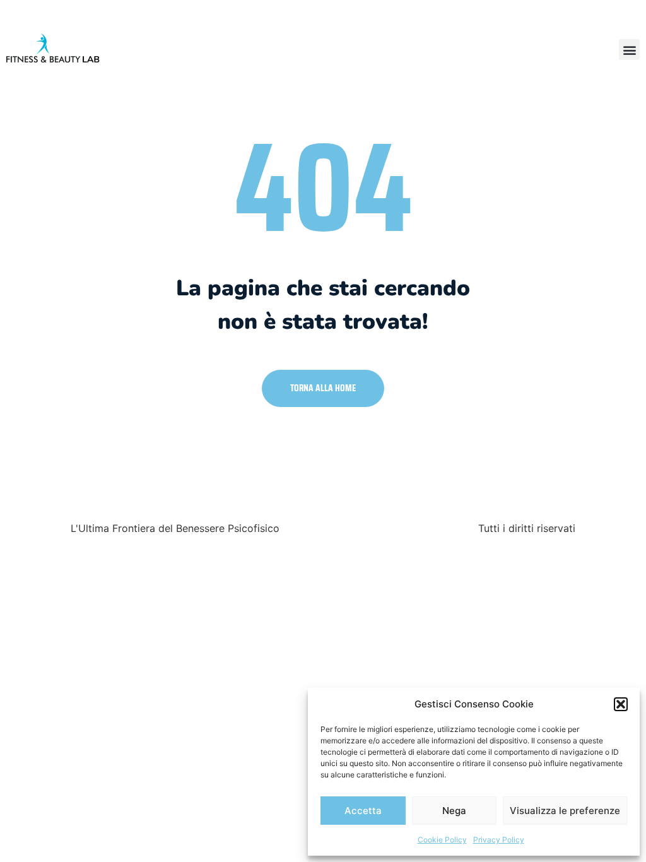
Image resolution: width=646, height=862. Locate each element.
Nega (454, 811)
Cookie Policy (442, 839)
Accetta (363, 811)
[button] (620, 704)
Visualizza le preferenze (565, 811)
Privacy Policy (498, 839)
